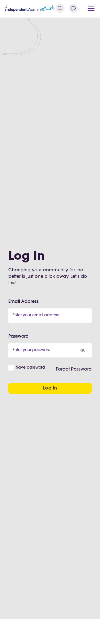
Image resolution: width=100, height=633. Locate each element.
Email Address (23, 302)
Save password (30, 368)
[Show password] (83, 350)
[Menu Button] (91, 8)
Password (18, 336)
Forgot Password (74, 369)
